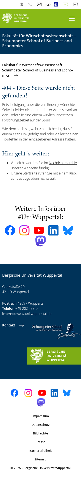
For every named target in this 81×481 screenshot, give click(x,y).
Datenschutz (41, 425)
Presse (40, 442)
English (76, 4)
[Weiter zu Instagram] (24, 230)
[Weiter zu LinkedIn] (53, 230)
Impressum (40, 416)
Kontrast (22, 4)
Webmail (40, 4)
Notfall (48, 4)
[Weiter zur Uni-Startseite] (20, 18)
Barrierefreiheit (40, 451)
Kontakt (9, 325)
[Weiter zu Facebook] (10, 230)
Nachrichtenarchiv (63, 162)
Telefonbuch (31, 4)
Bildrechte (40, 433)
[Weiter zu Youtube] (39, 230)
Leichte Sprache (57, 4)
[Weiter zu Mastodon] (40, 241)
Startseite (30, 173)
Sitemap (40, 459)
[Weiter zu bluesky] (68, 230)
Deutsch (66, 4)
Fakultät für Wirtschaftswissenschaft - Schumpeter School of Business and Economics (37, 70)
